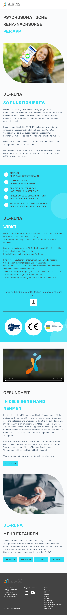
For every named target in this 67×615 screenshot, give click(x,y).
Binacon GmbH (9, 588)
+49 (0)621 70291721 (10, 590)
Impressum (48, 600)
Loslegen (47, 594)
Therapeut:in (48, 590)
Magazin (47, 596)
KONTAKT (47, 598)
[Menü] (63, 4)
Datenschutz (48, 602)
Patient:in (47, 588)
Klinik (46, 592)
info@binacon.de (9, 592)
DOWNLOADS (48, 609)
